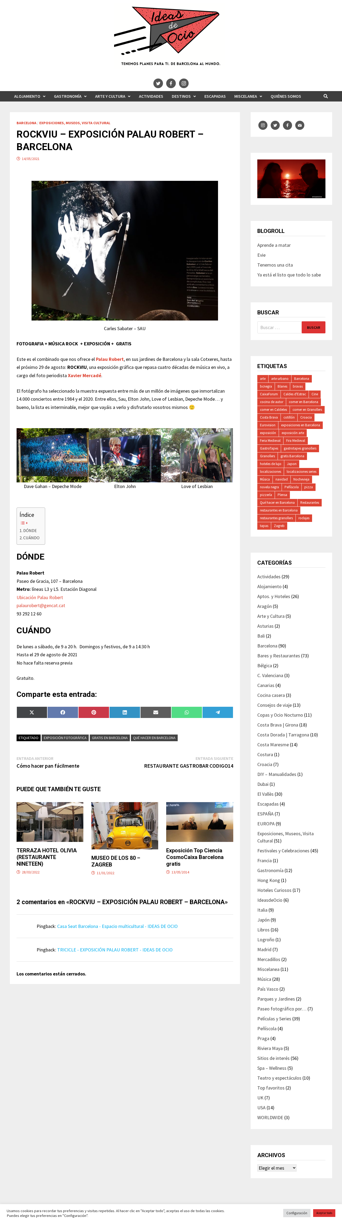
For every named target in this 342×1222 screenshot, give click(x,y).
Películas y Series (274, 1019)
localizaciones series (301, 471)
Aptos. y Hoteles (273, 596)
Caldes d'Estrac (294, 394)
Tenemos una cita (275, 265)
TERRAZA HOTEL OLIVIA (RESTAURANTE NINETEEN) (47, 857)
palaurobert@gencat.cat (41, 605)
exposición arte (293, 433)
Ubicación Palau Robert (40, 597)
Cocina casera (271, 695)
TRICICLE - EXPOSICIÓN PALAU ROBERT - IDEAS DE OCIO (115, 950)
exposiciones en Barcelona (300, 425)
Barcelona (26, 122)
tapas (264, 526)
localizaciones (270, 471)
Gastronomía (67, 96)
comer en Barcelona (303, 402)
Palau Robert (110, 359)
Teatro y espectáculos (279, 1078)
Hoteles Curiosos (274, 890)
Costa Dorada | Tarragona (283, 735)
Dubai (263, 784)
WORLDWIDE (270, 1117)
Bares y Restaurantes (278, 656)
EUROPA (266, 824)
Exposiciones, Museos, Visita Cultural (74, 122)
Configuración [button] (296, 1213)
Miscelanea (245, 96)
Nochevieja (301, 479)
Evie (261, 255)
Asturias (265, 626)
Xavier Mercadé (84, 375)
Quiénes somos (286, 96)
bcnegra (266, 386)
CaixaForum (269, 394)
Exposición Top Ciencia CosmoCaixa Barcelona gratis (195, 857)
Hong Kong (268, 880)
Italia (262, 910)
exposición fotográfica (65, 737)
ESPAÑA (265, 814)
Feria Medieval (270, 440)
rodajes (303, 518)
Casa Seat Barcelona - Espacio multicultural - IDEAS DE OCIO (117, 926)
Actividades (151, 96)
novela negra (269, 487)
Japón (263, 920)
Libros (263, 930)
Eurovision (267, 425)
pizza (308, 487)
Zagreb (279, 526)
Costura (265, 754)
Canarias (265, 685)
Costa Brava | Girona (277, 725)
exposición (268, 433)
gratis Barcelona (292, 456)
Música (265, 479)
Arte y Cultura (110, 96)
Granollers (267, 456)
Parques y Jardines (276, 999)
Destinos (181, 96)
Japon (292, 464)
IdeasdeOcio (269, 900)
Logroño (265, 939)
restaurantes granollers (276, 518)
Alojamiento (27, 96)
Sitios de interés (273, 1058)
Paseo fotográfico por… (281, 1009)
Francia (264, 860)
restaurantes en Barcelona (279, 510)
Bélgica (264, 665)
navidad (281, 479)
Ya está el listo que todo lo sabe (289, 275)
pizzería (266, 495)
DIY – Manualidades (276, 774)
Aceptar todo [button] (324, 1213)
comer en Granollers (307, 409)
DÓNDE (30, 530)
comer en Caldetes (273, 409)
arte (263, 378)
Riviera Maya (270, 1048)
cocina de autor (271, 402)
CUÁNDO (31, 537)
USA (261, 1107)
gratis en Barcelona (110, 737)
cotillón (289, 417)
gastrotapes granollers (300, 448)
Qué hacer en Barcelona (154, 737)
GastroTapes (269, 448)
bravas (298, 386)
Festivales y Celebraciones (283, 851)
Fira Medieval (295, 440)
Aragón (264, 606)
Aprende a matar (274, 245)
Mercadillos (268, 959)
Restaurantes (309, 502)
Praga (263, 1038)
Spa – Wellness (271, 1068)
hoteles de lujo (270, 464)
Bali (261, 636)
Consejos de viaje (274, 705)
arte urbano (280, 378)
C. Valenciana (270, 675)
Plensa (282, 495)
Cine (315, 394)
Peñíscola (292, 487)
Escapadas (215, 96)
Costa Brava (269, 417)
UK (260, 1098)
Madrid (264, 949)
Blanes (282, 386)
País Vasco (267, 989)
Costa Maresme (273, 744)
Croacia (306, 417)
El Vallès (265, 794)
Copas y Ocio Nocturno (280, 715)
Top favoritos (271, 1088)
